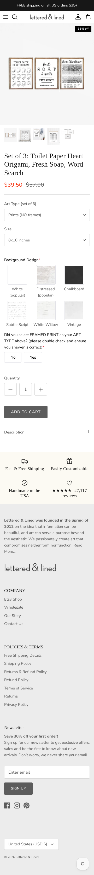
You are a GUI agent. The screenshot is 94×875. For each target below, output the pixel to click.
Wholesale (13, 607)
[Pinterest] (27, 805)
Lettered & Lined (27, 857)
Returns (11, 696)
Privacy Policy (16, 704)
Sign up (18, 788)
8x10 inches (19, 240)
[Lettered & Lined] (47, 17)
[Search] (17, 17)
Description (14, 432)
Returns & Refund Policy (25, 671)
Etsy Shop (13, 599)
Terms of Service (18, 688)
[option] (47, 74)
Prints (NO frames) (24, 215)
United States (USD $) (27, 844)
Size (7, 229)
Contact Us (13, 623)
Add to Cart (26, 412)
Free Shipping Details (23, 655)
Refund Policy (16, 679)
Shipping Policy (17, 663)
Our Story (12, 615)
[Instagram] (17, 805)
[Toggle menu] (5, 17)
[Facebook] (7, 805)
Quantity (12, 378)
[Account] (77, 17)
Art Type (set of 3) (20, 203)
